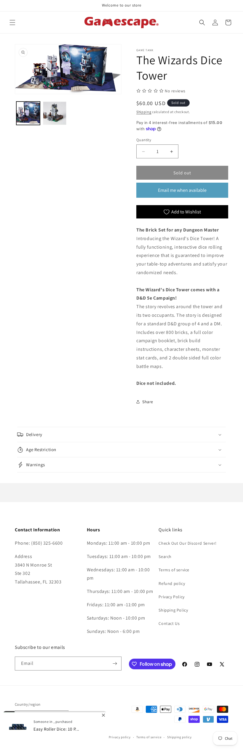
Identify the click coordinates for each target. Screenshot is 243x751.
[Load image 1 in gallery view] (28, 113)
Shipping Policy (173, 610)
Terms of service (174, 570)
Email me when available (182, 190)
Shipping (143, 112)
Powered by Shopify (61, 737)
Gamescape (36, 737)
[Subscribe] (114, 663)
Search (165, 556)
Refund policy (172, 583)
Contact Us (169, 623)
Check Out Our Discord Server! (187, 543)
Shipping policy (179, 737)
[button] (12, 22)
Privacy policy (120, 737)
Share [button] (147, 401)
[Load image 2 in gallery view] (55, 113)
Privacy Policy (171, 596)
